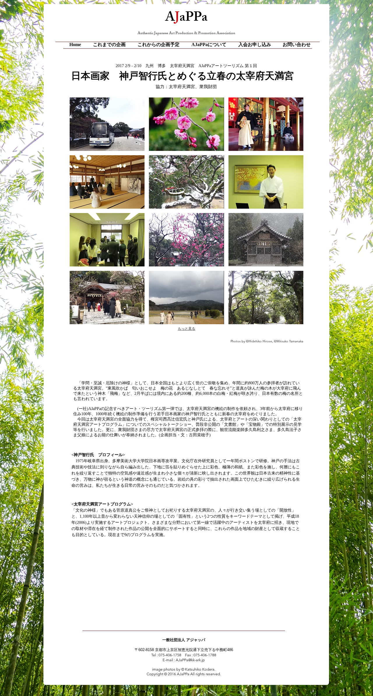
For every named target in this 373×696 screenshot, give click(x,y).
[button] (107, 124)
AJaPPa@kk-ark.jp (190, 660)
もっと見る (186, 329)
